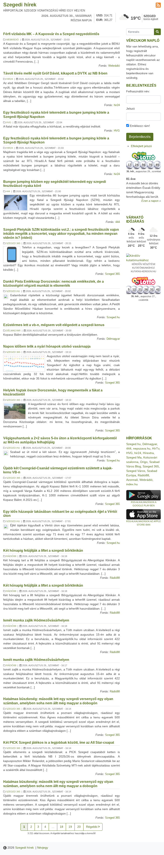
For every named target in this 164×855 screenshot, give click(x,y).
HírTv (155, 448)
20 (79, 826)
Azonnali (132, 479)
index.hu (132, 484)
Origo (144, 462)
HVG (8, 122)
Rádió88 (11, 556)
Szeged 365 (13, 243)
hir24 (9, 79)
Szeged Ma (134, 457)
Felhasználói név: (138, 91)
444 (8, 191)
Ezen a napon (149, 200)
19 (70, 826)
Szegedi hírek (19, 4)
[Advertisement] (143, 369)
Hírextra (148, 453)
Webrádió (12, 39)
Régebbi (92, 826)
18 (61, 826)
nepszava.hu (141, 448)
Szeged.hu (13, 291)
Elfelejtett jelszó (141, 146)
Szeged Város (135, 471)
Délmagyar (13, 330)
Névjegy (42, 847)
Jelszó (130, 108)
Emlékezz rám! (139, 125)
